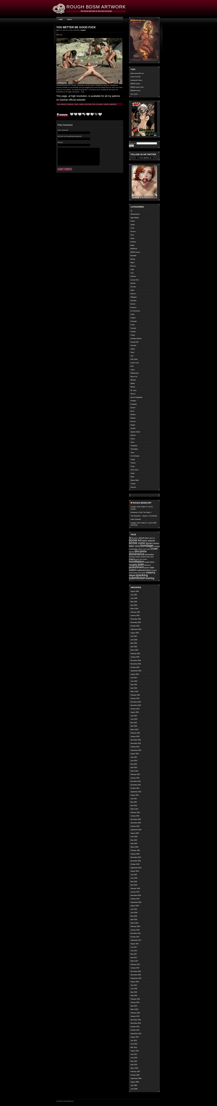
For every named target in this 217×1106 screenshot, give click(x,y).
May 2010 (134, 1061)
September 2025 (136, 629)
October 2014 (135, 1027)
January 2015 (135, 1016)
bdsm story (134, 546)
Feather (133, 318)
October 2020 (135, 826)
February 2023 (135, 733)
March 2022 (134, 771)
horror (145, 559)
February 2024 (135, 695)
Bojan (132, 262)
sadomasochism (144, 570)
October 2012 (135, 1030)
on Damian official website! (71, 99)
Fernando (134, 321)
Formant (133, 328)
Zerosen (133, 487)
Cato (132, 273)
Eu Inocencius (135, 311)
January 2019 (135, 892)
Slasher (133, 428)
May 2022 (134, 764)
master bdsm (149, 562)
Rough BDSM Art (142, 503)
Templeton (134, 446)
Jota (132, 356)
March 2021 (134, 809)
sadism (106, 104)
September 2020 (136, 830)
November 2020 (136, 823)
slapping (150, 572)
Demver (133, 294)
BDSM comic (137, 543)
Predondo (134, 404)
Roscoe (133, 421)
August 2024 (135, 674)
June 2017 (134, 950)
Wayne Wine (135, 480)
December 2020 (136, 819)
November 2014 (136, 1023)
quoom (146, 568)
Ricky (132, 411)
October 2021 (135, 788)
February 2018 (135, 926)
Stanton (133, 435)
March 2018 (134, 923)
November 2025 (136, 622)
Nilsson (133, 394)
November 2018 (136, 895)
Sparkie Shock (135, 432)
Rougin (133, 425)
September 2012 (136, 1033)
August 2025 (135, 633)
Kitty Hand (134, 359)
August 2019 (135, 871)
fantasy (137, 557)
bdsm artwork (148, 540)
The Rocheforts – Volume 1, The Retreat (144, 516)
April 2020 (134, 843)
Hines (132, 352)
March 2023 (134, 729)
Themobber (134, 449)
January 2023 (135, 736)
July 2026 (134, 595)
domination (149, 554)
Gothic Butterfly (136, 519)
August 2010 (135, 1051)
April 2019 (134, 885)
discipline (88, 104)
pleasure (99, 104)
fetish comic (150, 557)
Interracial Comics (136, 80)
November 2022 (136, 743)
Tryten (133, 466)
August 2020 (135, 833)
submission (112, 104)
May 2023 (134, 722)
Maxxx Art (134, 376)
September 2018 (136, 902)
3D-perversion (135, 214)
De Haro (133, 287)
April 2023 (134, 726)
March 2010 (134, 1068)
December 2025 (136, 619)
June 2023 (134, 719)
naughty (133, 564)
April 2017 (134, 957)
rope (152, 567)
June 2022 (134, 760)
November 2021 (136, 785)
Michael (133, 380)
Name (63, 130)
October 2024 (135, 667)
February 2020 (135, 850)
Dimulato (133, 300)
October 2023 (135, 709)
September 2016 (136, 978)
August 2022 (135, 754)
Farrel (132, 314)
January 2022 (135, 778)
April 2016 (134, 995)
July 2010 (134, 1054)
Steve (132, 442)
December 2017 (136, 933)
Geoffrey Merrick (136, 338)
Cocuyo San (135, 280)
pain (94, 104)
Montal (133, 387)
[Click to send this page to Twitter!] (92, 116)
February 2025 (135, 653)
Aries (132, 235)
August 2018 (135, 906)
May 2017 (134, 954)
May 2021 (134, 802)
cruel (76, 104)
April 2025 (134, 646)
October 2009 (135, 1075)
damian (81, 104)
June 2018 (134, 912)
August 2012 (135, 1037)
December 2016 (136, 971)
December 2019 (136, 857)
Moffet (133, 383)
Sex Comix (134, 94)
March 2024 (134, 691)
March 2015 (134, 1009)
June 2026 (134, 598)
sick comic (141, 573)
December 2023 (136, 702)
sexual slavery (133, 573)
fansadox (132, 557)
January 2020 (135, 854)
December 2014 (136, 1020)
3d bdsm (135, 538)
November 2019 (136, 861)
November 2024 (136, 664)
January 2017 (135, 968)
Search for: (132, 143)
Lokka (132, 370)
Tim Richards (135, 456)
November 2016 (136, 975)
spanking (142, 575)
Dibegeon (134, 297)
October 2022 (135, 747)
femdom (143, 557)
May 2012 (134, 1047)
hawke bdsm (139, 559)
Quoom (133, 407)
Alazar (133, 221)
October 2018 (135, 899)
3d (131, 211)
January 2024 (135, 698)
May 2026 (134, 602)
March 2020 (134, 847)
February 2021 (135, 812)
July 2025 (134, 636)
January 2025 (135, 657)
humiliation (136, 561)
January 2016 (135, 1002)
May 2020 (134, 840)
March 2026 (134, 608)
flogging (132, 559)
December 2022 (136, 740)
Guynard (133, 345)
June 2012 (134, 1044)
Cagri (132, 269)
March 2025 (134, 650)
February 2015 (135, 1013)
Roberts (133, 418)
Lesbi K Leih (135, 363)
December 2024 (136, 660)
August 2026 (135, 591)
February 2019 (135, 888)
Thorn (132, 452)
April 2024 (134, 688)
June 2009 (134, 1089)
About (69, 19)
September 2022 (136, 750)
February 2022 (135, 774)
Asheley (133, 242)
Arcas (132, 228)
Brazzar (133, 266)
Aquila (133, 224)
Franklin (133, 331)
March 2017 (134, 961)
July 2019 (134, 874)
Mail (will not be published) (69, 136)
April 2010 (134, 1064)
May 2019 (134, 881)
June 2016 (134, 988)
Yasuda (133, 483)
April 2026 (134, 605)
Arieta (132, 238)
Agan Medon (135, 218)
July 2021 (134, 798)
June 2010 (134, 1058)
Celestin (133, 276)
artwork (141, 538)
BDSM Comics (135, 84)
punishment (136, 567)
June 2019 (134, 878)
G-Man (133, 335)
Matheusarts (135, 373)
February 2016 (135, 999)
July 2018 (134, 909)
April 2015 (134, 1006)
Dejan (132, 290)
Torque (133, 459)
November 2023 (136, 705)
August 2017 (135, 944)
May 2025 (134, 643)
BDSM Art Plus (135, 90)
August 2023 (135, 712)
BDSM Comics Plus (137, 87)
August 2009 (135, 1082)
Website (60, 142)
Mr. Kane (133, 390)
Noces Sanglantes (137, 397)
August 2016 (135, 982)
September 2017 (136, 940)
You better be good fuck (76, 27)
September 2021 (136, 792)
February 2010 (135, 1071)
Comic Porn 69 (135, 77)
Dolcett (133, 304)
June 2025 (134, 640)
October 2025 (135, 626)
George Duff (134, 342)
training (150, 578)
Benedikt (133, 255)
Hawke (133, 349)
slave (132, 575)
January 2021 (135, 816)
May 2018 (134, 916)
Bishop (133, 259)
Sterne (133, 439)
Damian (83, 30)
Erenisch (133, 307)
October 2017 (135, 937)
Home (61, 19)
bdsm (147, 538)
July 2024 (134, 678)
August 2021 (135, 795)
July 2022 (134, 757)
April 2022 (134, 767)
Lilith (132, 366)
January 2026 (135, 615)
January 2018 (135, 930)
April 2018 (134, 919)
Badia (132, 245)
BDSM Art (63, 104)
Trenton (133, 463)
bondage (70, 104)
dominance (137, 554)
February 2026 (135, 612)
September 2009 (136, 1078)
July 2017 (134, 947)
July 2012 (134, 1040)
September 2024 (136, 671)
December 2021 (136, 781)
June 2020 (134, 836)
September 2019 (136, 868)
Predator (133, 401)
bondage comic (136, 549)
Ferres (133, 325)
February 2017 (135, 964)
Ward (132, 477)
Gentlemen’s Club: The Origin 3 (141, 512)
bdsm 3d (152, 538)
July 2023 (134, 716)
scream (154, 570)
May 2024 (134, 684)
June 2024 (134, 681)
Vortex (133, 473)
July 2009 (134, 1085)
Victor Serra (134, 470)
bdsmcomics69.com (137, 73)
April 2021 (134, 805)
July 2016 (134, 985)
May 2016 (134, 992)
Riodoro (133, 414)
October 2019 (135, 864)
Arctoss (133, 231)
